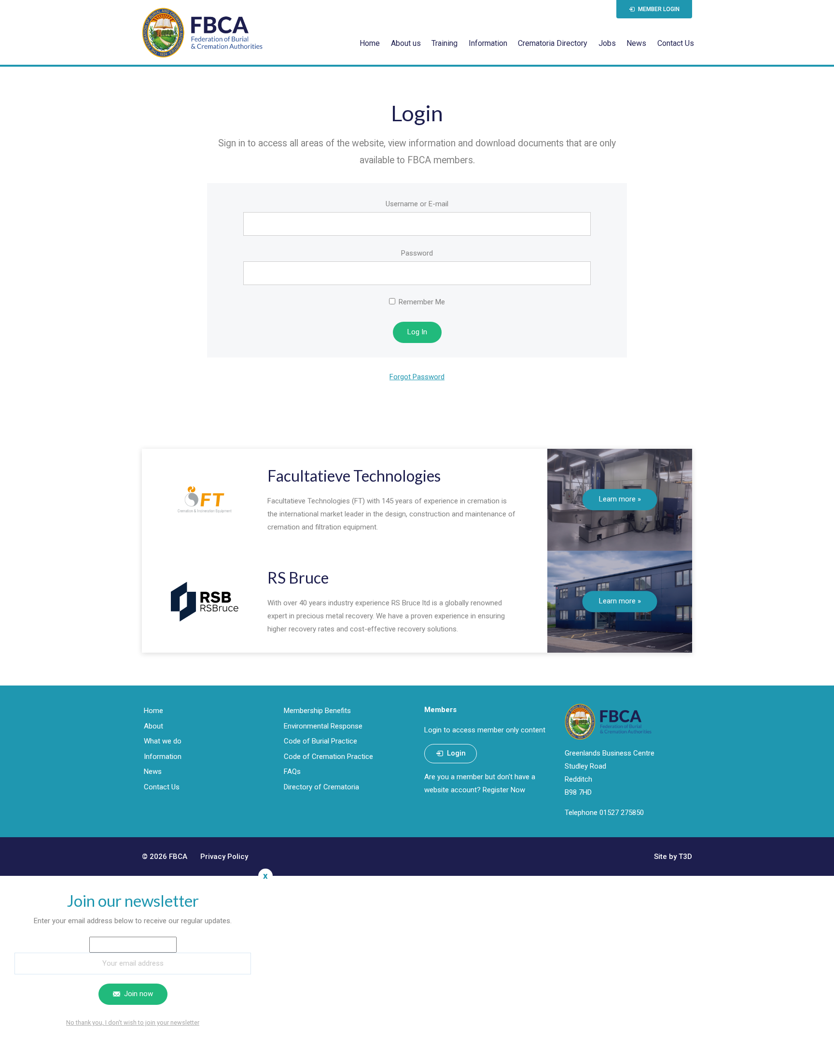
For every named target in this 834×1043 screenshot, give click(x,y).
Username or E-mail (417, 204)
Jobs (607, 43)
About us (406, 43)
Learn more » (620, 499)
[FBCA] (202, 32)
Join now (137, 993)
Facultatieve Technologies (354, 475)
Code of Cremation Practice (328, 756)
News (636, 43)
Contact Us (675, 43)
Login (455, 753)
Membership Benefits (317, 710)
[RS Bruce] (204, 602)
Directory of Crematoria (321, 787)
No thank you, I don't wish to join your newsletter (132, 1022)
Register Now (504, 790)
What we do (162, 741)
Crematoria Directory (552, 43)
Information (488, 43)
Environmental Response (323, 726)
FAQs (292, 771)
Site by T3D (673, 856)
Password (417, 253)
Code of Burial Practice (320, 741)
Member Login (658, 9)
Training (444, 43)
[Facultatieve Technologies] (204, 500)
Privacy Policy (224, 856)
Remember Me (421, 302)
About (153, 726)
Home (370, 43)
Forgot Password (417, 376)
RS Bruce (298, 577)
